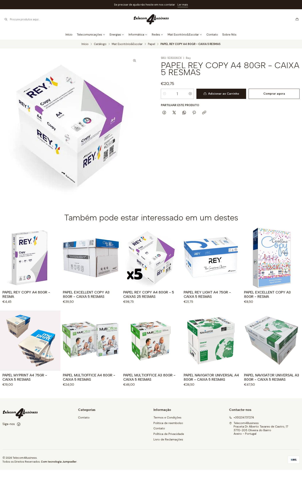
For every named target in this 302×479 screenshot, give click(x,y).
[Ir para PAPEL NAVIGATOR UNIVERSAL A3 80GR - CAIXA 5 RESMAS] (272, 341)
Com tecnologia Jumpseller (59, 461)
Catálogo (100, 44)
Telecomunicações (89, 34)
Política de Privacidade (168, 434)
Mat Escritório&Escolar (183, 34)
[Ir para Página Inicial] (150, 19)
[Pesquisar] (5, 19)
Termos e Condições (167, 417)
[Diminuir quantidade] (164, 94)
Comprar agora (274, 93)
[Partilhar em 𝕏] (174, 113)
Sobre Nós (229, 34)
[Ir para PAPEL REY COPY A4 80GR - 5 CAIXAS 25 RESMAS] (151, 258)
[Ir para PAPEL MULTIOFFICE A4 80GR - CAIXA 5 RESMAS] (90, 341)
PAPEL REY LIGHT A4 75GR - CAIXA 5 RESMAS (207, 294)
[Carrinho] (297, 19)
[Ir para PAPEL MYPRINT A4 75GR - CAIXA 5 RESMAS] (30, 341)
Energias (115, 34)
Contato (212, 34)
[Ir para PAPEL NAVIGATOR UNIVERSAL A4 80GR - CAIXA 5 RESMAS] (211, 341)
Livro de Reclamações (168, 439)
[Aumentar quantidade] (190, 94)
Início (69, 34)
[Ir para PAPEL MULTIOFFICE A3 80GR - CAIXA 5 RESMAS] (151, 341)
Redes (156, 34)
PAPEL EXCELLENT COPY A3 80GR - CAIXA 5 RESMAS (86, 294)
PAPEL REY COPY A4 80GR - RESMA (26, 294)
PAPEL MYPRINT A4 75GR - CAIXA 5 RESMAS (24, 377)
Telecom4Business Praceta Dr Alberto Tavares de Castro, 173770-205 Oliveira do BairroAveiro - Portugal (261, 428)
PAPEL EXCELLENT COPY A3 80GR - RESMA (267, 294)
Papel (151, 44)
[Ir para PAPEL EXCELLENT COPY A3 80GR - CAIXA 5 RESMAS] (90, 258)
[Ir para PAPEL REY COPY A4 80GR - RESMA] (30, 258)
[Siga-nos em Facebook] (19, 424)
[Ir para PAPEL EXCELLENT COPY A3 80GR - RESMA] (272, 258)
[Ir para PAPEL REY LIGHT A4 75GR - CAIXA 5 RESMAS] (211, 258)
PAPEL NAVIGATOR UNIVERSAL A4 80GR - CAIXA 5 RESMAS (211, 377)
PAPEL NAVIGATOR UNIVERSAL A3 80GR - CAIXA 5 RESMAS (271, 377)
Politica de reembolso (168, 423)
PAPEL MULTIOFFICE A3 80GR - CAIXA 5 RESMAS (149, 377)
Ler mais (183, 4)
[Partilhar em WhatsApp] (184, 113)
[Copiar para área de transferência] (204, 113)
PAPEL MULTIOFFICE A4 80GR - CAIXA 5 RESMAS (89, 377)
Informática (136, 34)
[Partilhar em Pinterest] (194, 113)
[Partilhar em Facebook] (164, 113)
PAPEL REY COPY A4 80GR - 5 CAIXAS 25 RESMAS (148, 294)
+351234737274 (244, 417)
